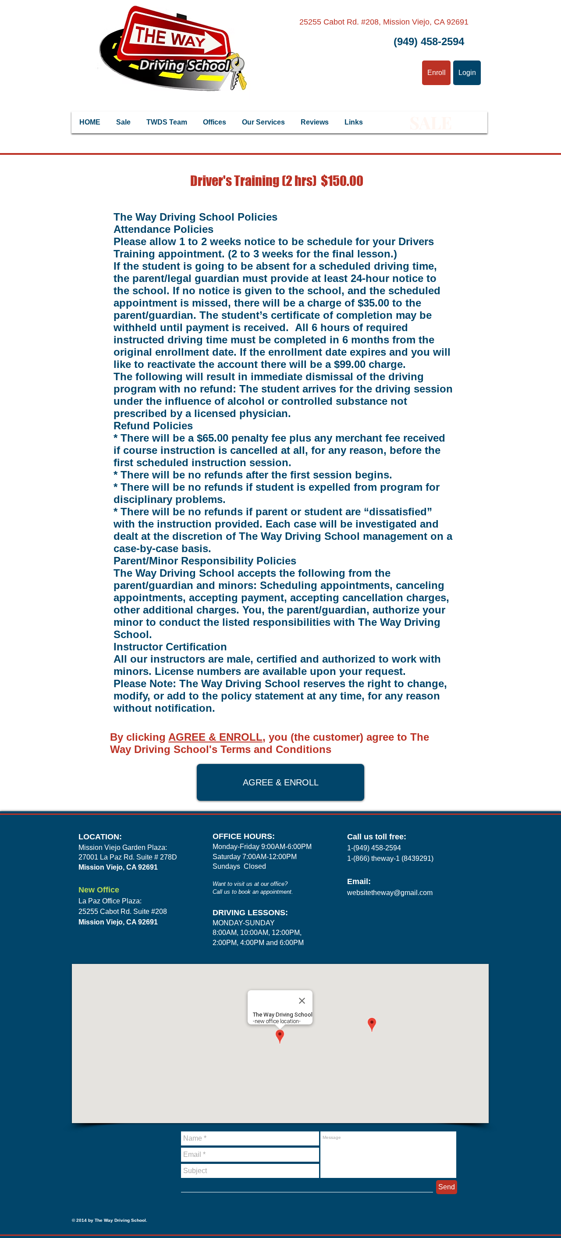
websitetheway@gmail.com (390, 892)
